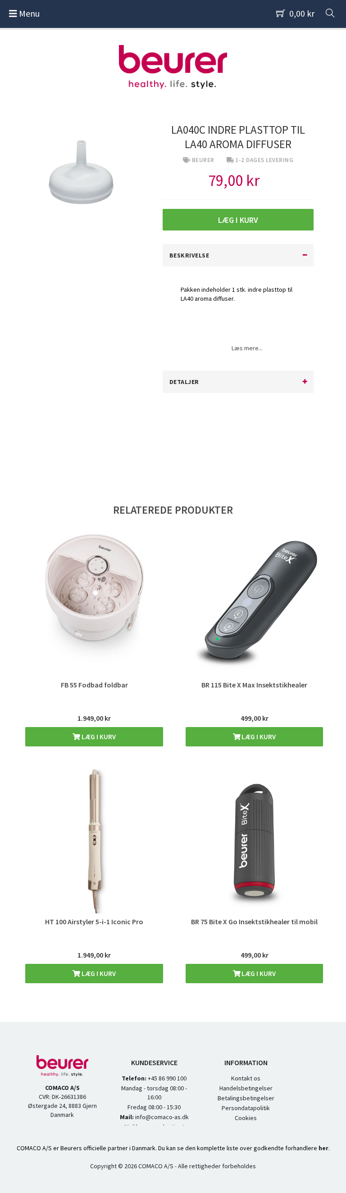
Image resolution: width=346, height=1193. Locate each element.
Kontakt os (245, 1078)
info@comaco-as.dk (161, 1117)
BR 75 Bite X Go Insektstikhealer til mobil (254, 921)
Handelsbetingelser (246, 1088)
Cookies (246, 1118)
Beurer (203, 160)
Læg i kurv (98, 736)
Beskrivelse (189, 255)
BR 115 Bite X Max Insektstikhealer (254, 684)
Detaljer (184, 382)
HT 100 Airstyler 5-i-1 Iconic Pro (94, 921)
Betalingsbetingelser (246, 1098)
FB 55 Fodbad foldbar (94, 684)
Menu (28, 13)
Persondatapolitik (246, 1108)
